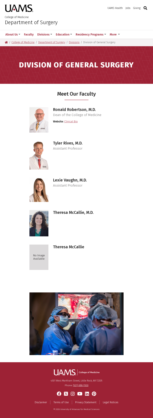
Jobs (128, 8)
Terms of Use (61, 402)
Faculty (29, 34)
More (113, 34)
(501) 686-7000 (80, 385)
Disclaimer (41, 402)
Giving (136, 8)
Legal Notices (110, 402)
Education (62, 34)
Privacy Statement (85, 402)
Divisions (43, 34)
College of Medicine (17, 17)
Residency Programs (90, 34)
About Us (11, 34)
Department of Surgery (31, 22)
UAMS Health (115, 8)
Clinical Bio (71, 121)
